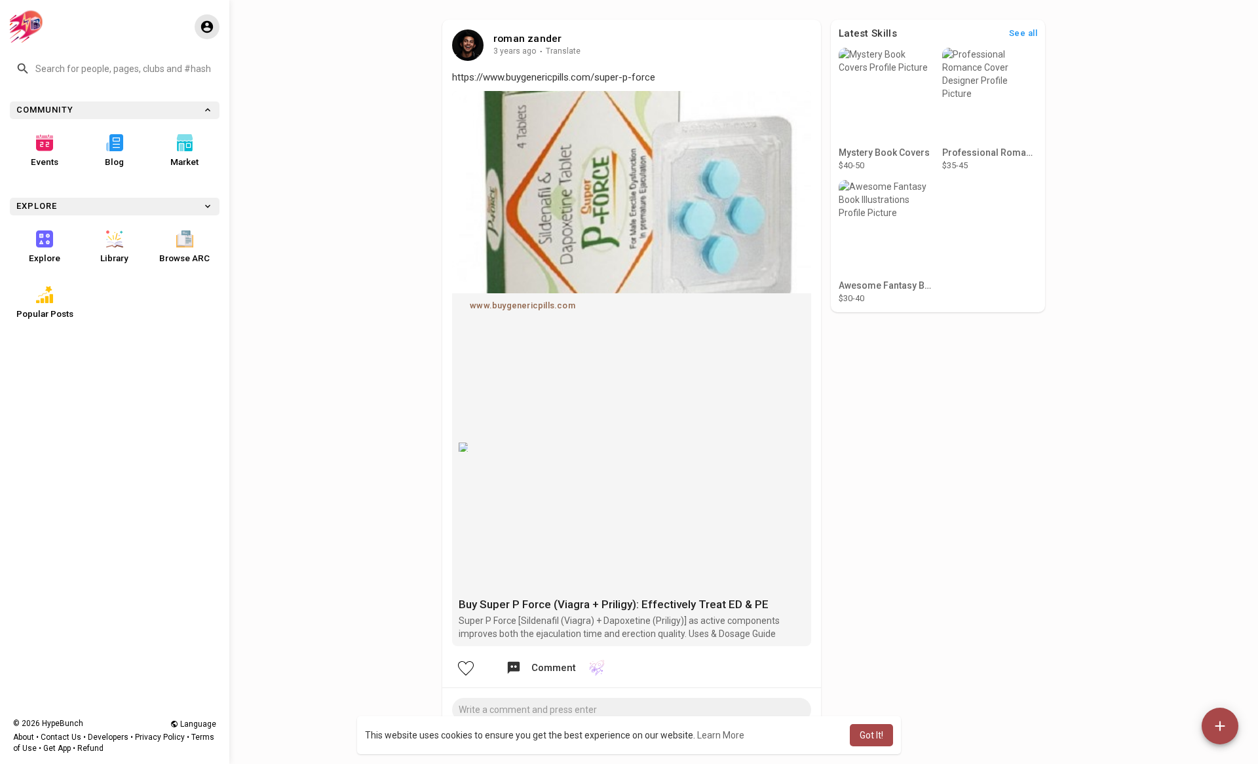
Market (184, 161)
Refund (90, 748)
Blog (114, 161)
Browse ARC (184, 258)
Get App (57, 748)
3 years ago (515, 51)
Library (114, 258)
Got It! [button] (871, 735)
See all (1023, 33)
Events (44, 161)
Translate (563, 51)
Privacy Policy (160, 737)
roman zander (527, 39)
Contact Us (61, 737)
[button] (114, 69)
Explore (44, 258)
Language (197, 724)
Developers (108, 737)
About (23, 737)
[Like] (465, 668)
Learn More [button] (720, 735)
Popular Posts (44, 313)
